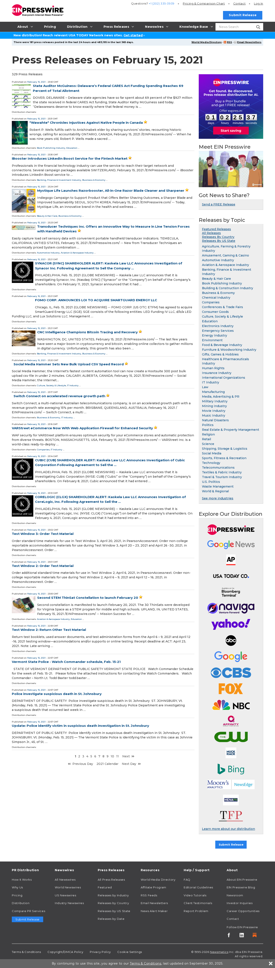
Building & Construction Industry (227, 288)
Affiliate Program (153, 887)
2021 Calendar (107, 764)
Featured (105, 887)
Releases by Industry (113, 895)
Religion (208, 434)
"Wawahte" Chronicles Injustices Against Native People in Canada (86, 122)
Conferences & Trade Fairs (222, 307)
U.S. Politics (211, 482)
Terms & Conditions (26, 952)
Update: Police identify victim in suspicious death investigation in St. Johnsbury (80, 726)
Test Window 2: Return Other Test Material (49, 630)
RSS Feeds (149, 895)
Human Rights (213, 368)
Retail (206, 439)
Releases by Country (113, 903)
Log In (258, 3)
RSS (229, 42)
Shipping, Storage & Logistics (224, 449)
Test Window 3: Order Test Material (42, 534)
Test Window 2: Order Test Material (42, 566)
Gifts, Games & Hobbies (220, 354)
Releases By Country (218, 237)
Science (208, 444)
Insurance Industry (216, 373)
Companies (43, 449)
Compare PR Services (28, 911)
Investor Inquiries (240, 903)
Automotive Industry (48, 252)
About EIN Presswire (242, 879)
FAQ (187, 879)
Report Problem (196, 911)
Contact (239, 3)
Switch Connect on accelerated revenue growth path (59, 396)
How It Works (22, 879)
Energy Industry (214, 335)
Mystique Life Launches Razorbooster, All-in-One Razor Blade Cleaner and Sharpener (110, 190)
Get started (133, 35)
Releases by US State (114, 911)
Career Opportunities (243, 911)
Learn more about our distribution (228, 829)
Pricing (204, 3)
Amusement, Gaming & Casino (225, 255)
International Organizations (223, 378)
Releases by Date (111, 918)
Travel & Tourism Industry (222, 477)
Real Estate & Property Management (230, 430)
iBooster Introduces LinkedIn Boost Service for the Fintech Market (69, 158)
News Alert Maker (154, 911)
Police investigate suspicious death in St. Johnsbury (57, 694)
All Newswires (65, 879)
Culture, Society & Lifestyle (51, 385)
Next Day (129, 764)
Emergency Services (218, 331)
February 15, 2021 (36, 81)
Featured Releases (216, 229)
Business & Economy (93, 180)
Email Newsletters (249, 42)
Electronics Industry (218, 326)
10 (112, 756)
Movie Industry (213, 411)
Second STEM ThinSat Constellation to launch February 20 (87, 598)
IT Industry (73, 385)
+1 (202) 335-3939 (161, 3)
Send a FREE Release (218, 204)
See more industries (217, 498)
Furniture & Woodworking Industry (229, 350)
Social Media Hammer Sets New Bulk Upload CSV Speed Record (69, 364)
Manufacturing (213, 392)
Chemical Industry (216, 298)
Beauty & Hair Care (47, 216)
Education (71, 148)
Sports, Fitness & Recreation (224, 458)
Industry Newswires (69, 903)
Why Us (17, 887)
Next (126, 756)
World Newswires (68, 887)
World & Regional (215, 491)
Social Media (211, 453)
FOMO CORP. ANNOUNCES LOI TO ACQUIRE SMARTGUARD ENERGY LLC (96, 300)
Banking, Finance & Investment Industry (59, 180)
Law (205, 387)
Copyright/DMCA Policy (65, 952)
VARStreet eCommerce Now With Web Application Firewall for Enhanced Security (82, 428)
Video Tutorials (195, 895)
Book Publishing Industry (51, 148)
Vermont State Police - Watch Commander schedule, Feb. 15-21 (66, 662)
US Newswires (65, 895)
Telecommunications (218, 467)
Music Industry (213, 415)
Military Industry (215, 401)
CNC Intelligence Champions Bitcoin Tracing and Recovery (87, 332)
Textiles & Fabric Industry (222, 472)
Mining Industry (214, 406)
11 (117, 756)
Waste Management (218, 486)
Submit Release (243, 15)
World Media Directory (206, 42)
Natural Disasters (215, 420)
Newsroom (235, 895)
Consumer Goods (215, 312)
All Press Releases (111, 879)
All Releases (211, 233)
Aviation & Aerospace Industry (77, 252)
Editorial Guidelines (198, 887)
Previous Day (82, 764)
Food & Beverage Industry (222, 345)
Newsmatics (219, 952)
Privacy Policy (100, 952)
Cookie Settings (129, 952)
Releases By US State (218, 241)
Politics (208, 425)
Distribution (21, 903)
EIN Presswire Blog (241, 887)
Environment (212, 340)
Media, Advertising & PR (220, 396)
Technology (211, 463)
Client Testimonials (198, 903)
